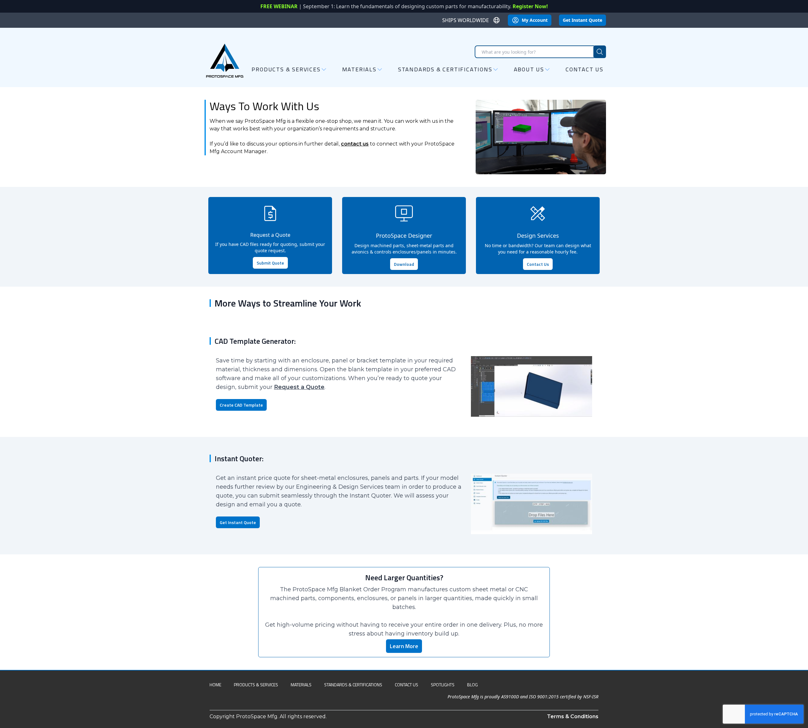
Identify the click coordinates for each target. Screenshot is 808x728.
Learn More (404, 646)
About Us (529, 69)
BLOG (472, 684)
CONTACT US (406, 684)
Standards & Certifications (445, 69)
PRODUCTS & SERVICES (256, 684)
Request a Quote (299, 387)
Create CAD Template (241, 405)
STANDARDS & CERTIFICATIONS (353, 684)
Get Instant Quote (582, 20)
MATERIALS (301, 684)
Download (404, 264)
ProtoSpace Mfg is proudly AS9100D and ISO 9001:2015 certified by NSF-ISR (523, 697)
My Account (535, 20)
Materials (359, 69)
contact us (355, 144)
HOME (215, 684)
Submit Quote (270, 263)
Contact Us (584, 69)
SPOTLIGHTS (442, 684)
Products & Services (286, 69)
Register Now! (530, 6)
